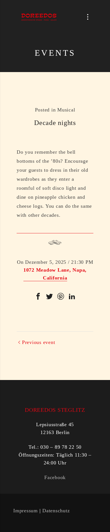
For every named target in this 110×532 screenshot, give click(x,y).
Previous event (38, 342)
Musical (66, 110)
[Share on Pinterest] (60, 296)
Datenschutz (56, 510)
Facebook (55, 477)
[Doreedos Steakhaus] (38, 17)
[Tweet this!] (49, 296)
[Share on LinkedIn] (72, 296)
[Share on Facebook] (38, 296)
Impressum (25, 510)
